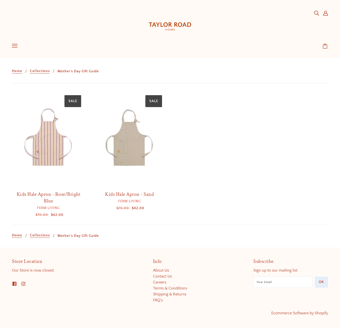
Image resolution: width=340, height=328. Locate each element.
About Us (161, 270)
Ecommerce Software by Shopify (299, 313)
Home (17, 71)
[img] (316, 13)
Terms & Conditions (170, 288)
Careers (159, 282)
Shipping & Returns (169, 294)
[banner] (170, 22)
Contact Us (162, 276)
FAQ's (158, 300)
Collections (40, 71)
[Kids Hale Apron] (48, 139)
